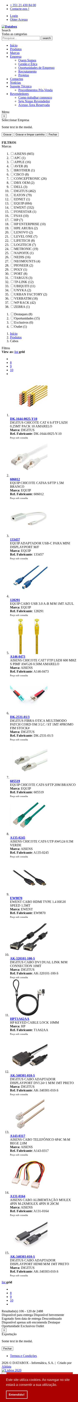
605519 (15, 781)
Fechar (53, 134)
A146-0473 (17, 656)
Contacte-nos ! (19, 9)
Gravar (7, 134)
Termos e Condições (23, 1356)
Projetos (23, 75)
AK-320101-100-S (22, 958)
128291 (15, 600)
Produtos (16, 49)
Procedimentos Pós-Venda (35, 90)
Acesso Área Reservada (34, 105)
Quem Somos (27, 60)
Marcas (15, 53)
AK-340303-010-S (22, 1256)
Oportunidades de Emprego (36, 67)
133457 (15, 539)
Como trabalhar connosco (35, 97)
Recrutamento (27, 71)
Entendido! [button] (17, 1394)
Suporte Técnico (21, 86)
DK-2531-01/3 (20, 717)
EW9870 (16, 898)
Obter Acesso (19, 19)
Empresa (15, 56)
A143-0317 (17, 1136)
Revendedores (19, 94)
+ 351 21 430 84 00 (23, 5)
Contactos (16, 79)
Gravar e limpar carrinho (30, 134)
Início (13, 45)
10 (11, 370)
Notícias (15, 82)
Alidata (6, 1366)
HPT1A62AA (19, 1019)
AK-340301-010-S (22, 1075)
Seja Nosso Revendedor (34, 101)
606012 (15, 479)
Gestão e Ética (27, 64)
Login (14, 16)
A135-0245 (17, 837)
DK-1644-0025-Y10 (23, 419)
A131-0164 (17, 1196)
